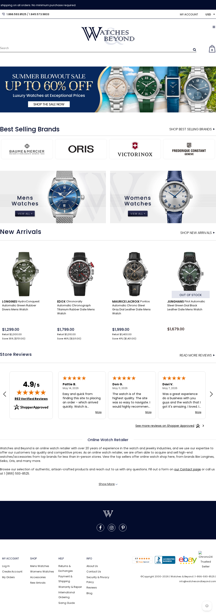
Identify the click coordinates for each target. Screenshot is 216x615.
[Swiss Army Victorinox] (135, 149)
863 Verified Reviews (31, 399)
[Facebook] (100, 528)
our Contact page (187, 469)
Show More (107, 484)
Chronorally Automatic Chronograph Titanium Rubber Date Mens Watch (76, 307)
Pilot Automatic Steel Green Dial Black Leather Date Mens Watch (186, 305)
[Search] (194, 49)
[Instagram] (111, 528)
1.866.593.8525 (16, 14)
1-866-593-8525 (205, 576)
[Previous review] (4, 394)
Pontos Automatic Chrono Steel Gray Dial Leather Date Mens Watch (131, 307)
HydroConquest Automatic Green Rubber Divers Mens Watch (20, 305)
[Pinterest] (123, 528)
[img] (31, 392)
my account (189, 14)
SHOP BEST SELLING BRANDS (190, 129)
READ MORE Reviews (196, 355)
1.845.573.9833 (39, 14)
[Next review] (211, 394)
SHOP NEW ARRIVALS (196, 233)
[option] (108, 89)
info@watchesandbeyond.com (197, 581)
